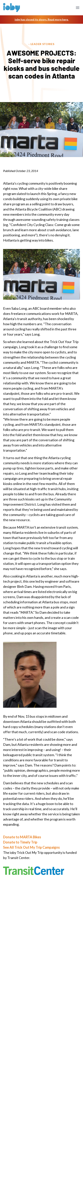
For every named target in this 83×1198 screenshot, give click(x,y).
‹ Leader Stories (41, 44)
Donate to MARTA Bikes (22, 837)
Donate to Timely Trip (20, 842)
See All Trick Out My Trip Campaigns (31, 847)
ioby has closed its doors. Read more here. (42, 19)
